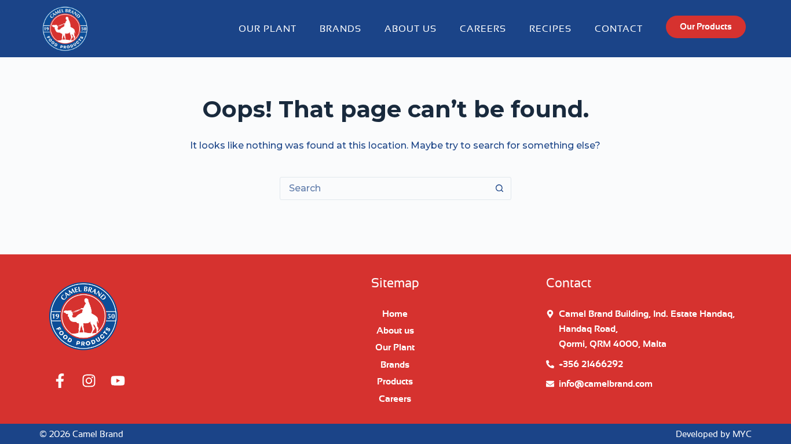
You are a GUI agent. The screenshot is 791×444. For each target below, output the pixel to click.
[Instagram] (88, 380)
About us (410, 29)
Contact (619, 29)
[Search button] (500, 188)
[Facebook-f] (59, 380)
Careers (483, 29)
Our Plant (267, 29)
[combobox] (384, 188)
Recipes (550, 29)
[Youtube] (117, 380)
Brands (340, 29)
